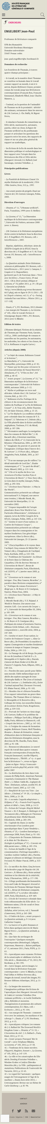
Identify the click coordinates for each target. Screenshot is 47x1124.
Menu (3, 14)
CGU (26, 1117)
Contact (23, 1098)
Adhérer (23, 1104)
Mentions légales (14, 1117)
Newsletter (36, 1117)
